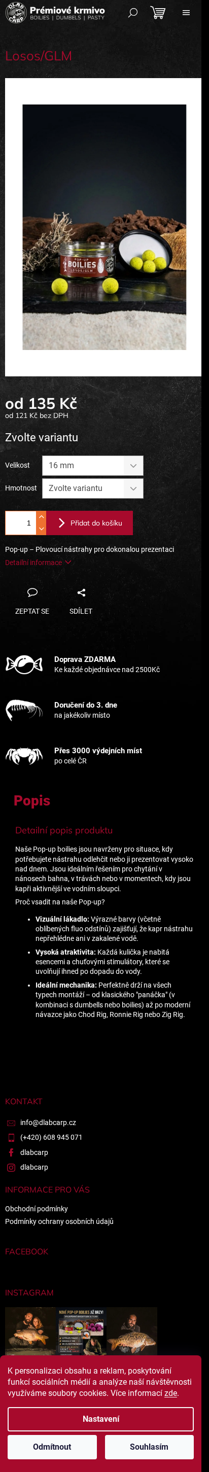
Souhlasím (149, 1447)
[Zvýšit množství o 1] (41, 517)
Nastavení (101, 1419)
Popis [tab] (32, 800)
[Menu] (186, 13)
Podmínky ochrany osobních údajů (59, 1221)
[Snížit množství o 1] (41, 529)
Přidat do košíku (96, 523)
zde (170, 1393)
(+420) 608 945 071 (51, 1137)
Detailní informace (33, 562)
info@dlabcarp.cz (48, 1122)
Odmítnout (52, 1447)
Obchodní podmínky (36, 1209)
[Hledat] (133, 13)
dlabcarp (34, 1152)
